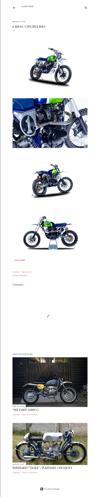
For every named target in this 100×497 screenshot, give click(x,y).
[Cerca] (86, 7)
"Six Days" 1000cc (25, 410)
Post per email (26, 272)
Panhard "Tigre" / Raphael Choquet (42, 468)
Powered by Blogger (52, 489)
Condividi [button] (16, 272)
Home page (27, 6)
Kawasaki (23, 275)
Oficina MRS (19, 260)
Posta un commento (29, 415)
